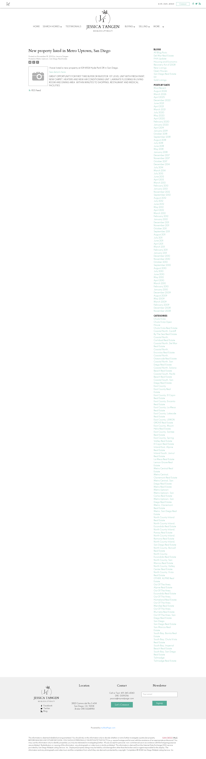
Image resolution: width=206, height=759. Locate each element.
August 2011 (159, 235)
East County (160, 386)
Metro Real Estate (163, 487)
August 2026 (160, 91)
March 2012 (160, 213)
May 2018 (158, 149)
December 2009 (162, 293)
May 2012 (159, 207)
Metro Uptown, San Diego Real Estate (51, 59)
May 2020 (159, 116)
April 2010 (159, 280)
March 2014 (160, 171)
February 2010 (161, 287)
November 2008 (162, 311)
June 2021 (159, 103)
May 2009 (159, 299)
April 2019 (159, 128)
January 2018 (160, 152)
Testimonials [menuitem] (73, 27)
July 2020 (159, 113)
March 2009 (160, 302)
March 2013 (160, 183)
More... (157, 27)
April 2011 (158, 244)
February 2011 (161, 250)
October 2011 (160, 229)
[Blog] (200, 4)
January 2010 (161, 290)
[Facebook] (193, 4)
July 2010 (158, 271)
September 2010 (162, 265)
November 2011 (161, 225)
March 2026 (160, 94)
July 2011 (158, 238)
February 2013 (161, 186)
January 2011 (160, 253)
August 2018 (160, 140)
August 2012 (160, 198)
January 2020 (161, 125)
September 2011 (162, 232)
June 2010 (159, 274)
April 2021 (159, 106)
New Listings (160, 68)
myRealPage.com (108, 728)
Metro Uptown (161, 490)
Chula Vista (160, 319)
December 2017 (162, 155)
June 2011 (158, 241)
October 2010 (161, 262)
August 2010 (160, 268)
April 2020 (159, 119)
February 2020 (161, 122)
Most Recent (160, 88)
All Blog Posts (160, 53)
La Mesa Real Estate (164, 459)
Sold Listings (160, 80)
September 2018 (162, 137)
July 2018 (158, 143)
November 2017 (162, 158)
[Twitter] (196, 4)
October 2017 (160, 161)
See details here (57, 72)
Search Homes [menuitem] (51, 27)
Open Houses (160, 71)
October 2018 (160, 134)
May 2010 (159, 277)
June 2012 (159, 204)
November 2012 (162, 192)
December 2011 (161, 222)
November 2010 (162, 259)
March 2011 (159, 247)
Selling (143, 27)
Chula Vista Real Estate (165, 328)
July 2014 (158, 167)
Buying (129, 27)
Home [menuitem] (36, 27)
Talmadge (159, 658)
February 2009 (161, 305)
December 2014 (162, 164)
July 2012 (158, 201)
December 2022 (162, 100)
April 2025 (159, 97)
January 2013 (161, 189)
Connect (182, 4)
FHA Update (160, 59)
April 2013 (159, 180)
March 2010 (160, 283)
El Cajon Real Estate (164, 444)
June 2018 (159, 146)
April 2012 (159, 210)
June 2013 (159, 177)
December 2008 (162, 308)
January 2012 (161, 219)
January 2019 (161, 131)
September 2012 (162, 195)
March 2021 (160, 110)
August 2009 (160, 296)
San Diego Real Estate (165, 624)
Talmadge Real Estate (165, 661)
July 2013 (158, 174)
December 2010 (162, 256)
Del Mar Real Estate (164, 56)
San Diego (159, 621)
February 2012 (161, 216)
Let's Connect (122, 704)
